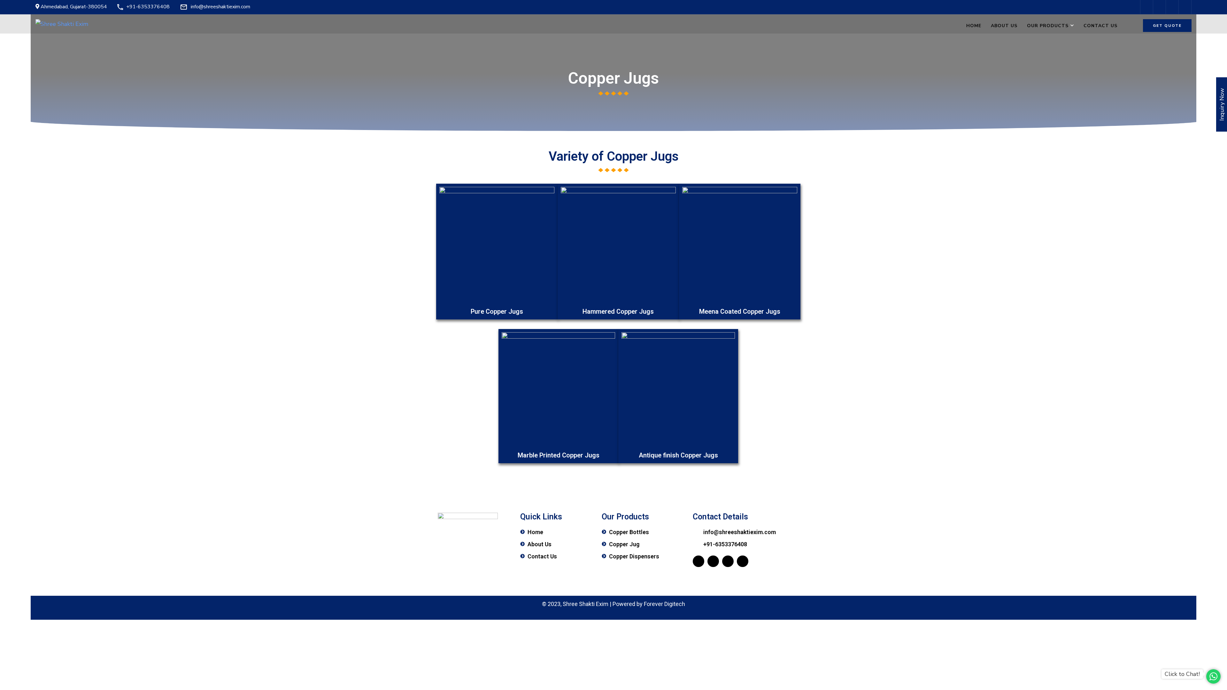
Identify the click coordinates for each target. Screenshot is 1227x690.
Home (973, 26)
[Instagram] (728, 561)
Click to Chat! (1182, 674)
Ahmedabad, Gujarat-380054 (73, 6)
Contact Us (1100, 26)
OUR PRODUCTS (1048, 26)
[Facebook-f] (698, 561)
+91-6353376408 (148, 6)
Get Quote (1167, 25)
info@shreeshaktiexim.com (220, 6)
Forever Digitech (664, 604)
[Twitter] (713, 561)
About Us (1004, 26)
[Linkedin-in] (742, 561)
